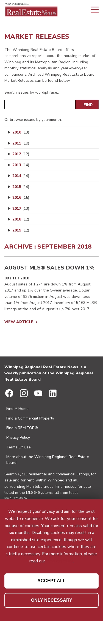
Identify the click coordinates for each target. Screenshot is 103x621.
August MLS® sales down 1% (49, 267)
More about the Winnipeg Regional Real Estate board (47, 459)
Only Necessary (51, 600)
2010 (20, 132)
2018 (20, 219)
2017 (20, 208)
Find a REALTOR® (22, 428)
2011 (20, 143)
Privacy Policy (18, 437)
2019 (20, 230)
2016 (20, 197)
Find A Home (17, 408)
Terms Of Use (18, 447)
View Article (19, 322)
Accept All (51, 580)
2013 (20, 165)
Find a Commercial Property (30, 418)
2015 (20, 186)
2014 (20, 175)
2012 (20, 154)
